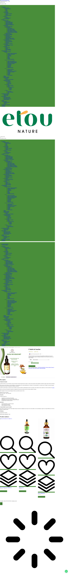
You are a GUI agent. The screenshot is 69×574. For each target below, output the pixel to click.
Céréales (7, 12)
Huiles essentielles (8, 184)
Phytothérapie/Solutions (7, 51)
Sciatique (9, 72)
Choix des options (3, 491)
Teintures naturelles (10, 226)
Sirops (7, 10)
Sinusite (9, 74)
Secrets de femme (6, 77)
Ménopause (9, 66)
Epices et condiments (9, 13)
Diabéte (9, 57)
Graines (7, 14)
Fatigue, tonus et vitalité (11, 60)
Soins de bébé (6, 178)
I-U (6, 68)
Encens (7, 78)
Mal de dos (9, 200)
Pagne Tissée (9, 91)
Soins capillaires (8, 37)
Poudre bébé (7, 45)
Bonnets (10, 88)
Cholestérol (9, 189)
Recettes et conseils (6, 102)
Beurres (7, 48)
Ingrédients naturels (6, 347)
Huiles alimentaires (8, 15)
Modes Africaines (8, 215)
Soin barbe (7, 42)
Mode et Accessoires (7, 80)
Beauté (3, 19)
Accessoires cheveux (11, 221)
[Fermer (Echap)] (68, 1)
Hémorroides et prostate (11, 63)
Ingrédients (5, 46)
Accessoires (7, 84)
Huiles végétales (8, 183)
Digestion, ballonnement (11, 54)
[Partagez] (66, 1)
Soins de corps (6, 25)
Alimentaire (3, 141)
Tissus (6, 90)
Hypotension (9, 199)
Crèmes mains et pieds (9, 26)
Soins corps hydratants (9, 168)
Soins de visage (6, 20)
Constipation (9, 55)
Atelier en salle (6, 95)
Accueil (1, 347)
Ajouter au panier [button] (22, 491)
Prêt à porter (9, 83)
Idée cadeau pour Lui (7, 232)
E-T (6, 194)
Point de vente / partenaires (6, 104)
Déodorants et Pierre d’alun (10, 38)
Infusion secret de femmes (9, 79)
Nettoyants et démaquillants (10, 24)
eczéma (53, 387)
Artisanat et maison (10, 85)
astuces (5, 103)
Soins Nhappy (8, 35)
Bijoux (9, 86)
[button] (66, 571)
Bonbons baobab (8, 8)
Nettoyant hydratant (9, 40)
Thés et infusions (8, 152)
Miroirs (10, 89)
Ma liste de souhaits (5, 244)
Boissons (5, 16)
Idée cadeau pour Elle (7, 231)
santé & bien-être (4, 50)
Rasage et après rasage (9, 41)
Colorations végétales (9, 36)
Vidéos (3, 100)
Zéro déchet (3, 106)
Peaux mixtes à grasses (11, 28)
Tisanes (7, 151)
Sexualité (9, 73)
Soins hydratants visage (9, 22)
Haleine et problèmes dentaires (12, 62)
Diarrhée (9, 58)
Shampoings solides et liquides (10, 173)
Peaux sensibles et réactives (12, 30)
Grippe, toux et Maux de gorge (12, 61)
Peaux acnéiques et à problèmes (12, 31)
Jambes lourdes (10, 70)
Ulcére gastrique (10, 75)
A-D (6, 52)
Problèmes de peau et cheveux (12, 205)
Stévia (6, 11)
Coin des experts (4, 101)
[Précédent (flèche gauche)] (1, 287)
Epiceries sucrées (6, 7)
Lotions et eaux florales (9, 157)
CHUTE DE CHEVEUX (42, 367)
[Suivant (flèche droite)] (67, 287)
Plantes (5, 210)
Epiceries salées (6, 146)
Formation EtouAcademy (5, 93)
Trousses (9, 216)
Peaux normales (10, 162)
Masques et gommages (9, 23)
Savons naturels (8, 27)
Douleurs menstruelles (11, 59)
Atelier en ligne (6, 94)
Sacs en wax (9, 82)
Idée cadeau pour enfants (7, 98)
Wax (8, 92)
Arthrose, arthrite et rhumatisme (12, 53)
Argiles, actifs (8, 47)
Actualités (3, 105)
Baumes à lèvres (8, 21)
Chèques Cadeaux (6, 99)
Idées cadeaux (4, 96)
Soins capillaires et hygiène (8, 34)
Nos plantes (5, 237)
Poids (31, 359)
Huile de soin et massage (9, 44)
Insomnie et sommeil (11, 69)
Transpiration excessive (11, 71)
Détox (8, 56)
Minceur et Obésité (10, 67)
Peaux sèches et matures (11, 29)
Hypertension (10, 64)
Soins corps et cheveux (9, 43)
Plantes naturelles (6, 18)
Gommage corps (8, 167)
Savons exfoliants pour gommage (12, 32)
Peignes (10, 87)
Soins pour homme (6, 39)
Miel (6, 9)
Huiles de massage (6, 76)
